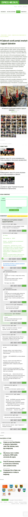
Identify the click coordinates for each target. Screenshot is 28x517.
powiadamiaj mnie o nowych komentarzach (17, 216)
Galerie (18, 11)
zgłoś (10, 230)
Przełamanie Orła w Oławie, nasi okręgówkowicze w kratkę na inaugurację (11, 472)
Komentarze (23, 11)
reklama (5, 502)
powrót (2, 432)
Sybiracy (10, 143)
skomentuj (24, 230)
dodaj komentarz (14, 210)
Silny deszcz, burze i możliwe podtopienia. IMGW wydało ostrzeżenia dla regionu (11, 455)
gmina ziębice (4, 143)
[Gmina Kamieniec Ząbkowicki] (2, 491)
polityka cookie (23, 503)
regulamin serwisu (15, 503)
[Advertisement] (14, 23)
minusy (19, 230)
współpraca (10, 502)
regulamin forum (19, 207)
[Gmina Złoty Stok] (18, 491)
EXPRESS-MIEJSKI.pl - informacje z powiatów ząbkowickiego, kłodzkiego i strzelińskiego (9, 2)
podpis (3, 198)
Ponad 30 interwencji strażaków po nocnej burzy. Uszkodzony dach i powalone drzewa (11, 463)
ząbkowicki (25, 6)
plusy (13, 230)
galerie (9, 35)
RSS (1, 502)
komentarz (3, 200)
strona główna (4, 35)
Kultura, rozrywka (11, 11)
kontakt (16, 502)
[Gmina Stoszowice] (10, 491)
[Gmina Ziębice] (23, 491)
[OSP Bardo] (8, 495)
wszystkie (20, 6)
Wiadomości (3, 11)
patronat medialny (23, 502)
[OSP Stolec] (3, 495)
